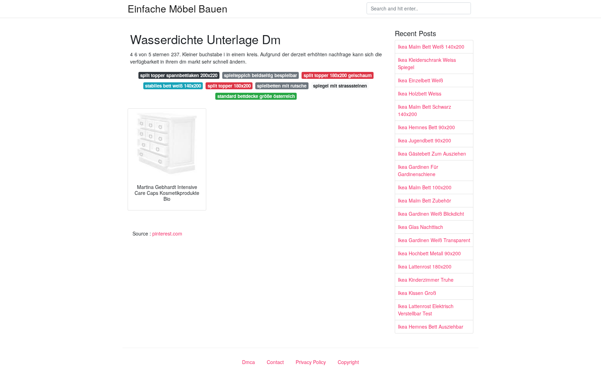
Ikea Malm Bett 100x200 (424, 187)
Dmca (248, 361)
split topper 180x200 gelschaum (338, 75)
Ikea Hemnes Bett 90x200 (426, 127)
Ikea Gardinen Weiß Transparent (434, 240)
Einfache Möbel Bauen (177, 8)
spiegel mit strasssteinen (340, 85)
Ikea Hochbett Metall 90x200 (429, 253)
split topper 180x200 (229, 85)
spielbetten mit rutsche (281, 85)
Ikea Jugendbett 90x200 (424, 140)
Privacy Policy (311, 361)
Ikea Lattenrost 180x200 (424, 266)
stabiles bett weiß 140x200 (173, 85)
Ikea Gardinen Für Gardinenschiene (418, 170)
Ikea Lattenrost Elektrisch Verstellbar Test (426, 310)
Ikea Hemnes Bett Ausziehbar (430, 326)
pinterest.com (167, 233)
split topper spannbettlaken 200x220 (178, 75)
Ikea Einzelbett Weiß (420, 80)
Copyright (348, 361)
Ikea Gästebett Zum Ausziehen (432, 153)
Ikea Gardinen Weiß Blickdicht (431, 213)
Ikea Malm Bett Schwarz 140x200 (424, 110)
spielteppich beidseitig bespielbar (260, 75)
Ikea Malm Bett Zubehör (424, 200)
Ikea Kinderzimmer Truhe (426, 279)
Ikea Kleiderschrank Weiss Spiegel (427, 63)
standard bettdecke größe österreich (256, 96)
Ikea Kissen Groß (417, 292)
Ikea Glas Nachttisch (420, 226)
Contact (275, 361)
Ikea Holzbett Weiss (419, 93)
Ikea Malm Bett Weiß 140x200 (431, 46)
